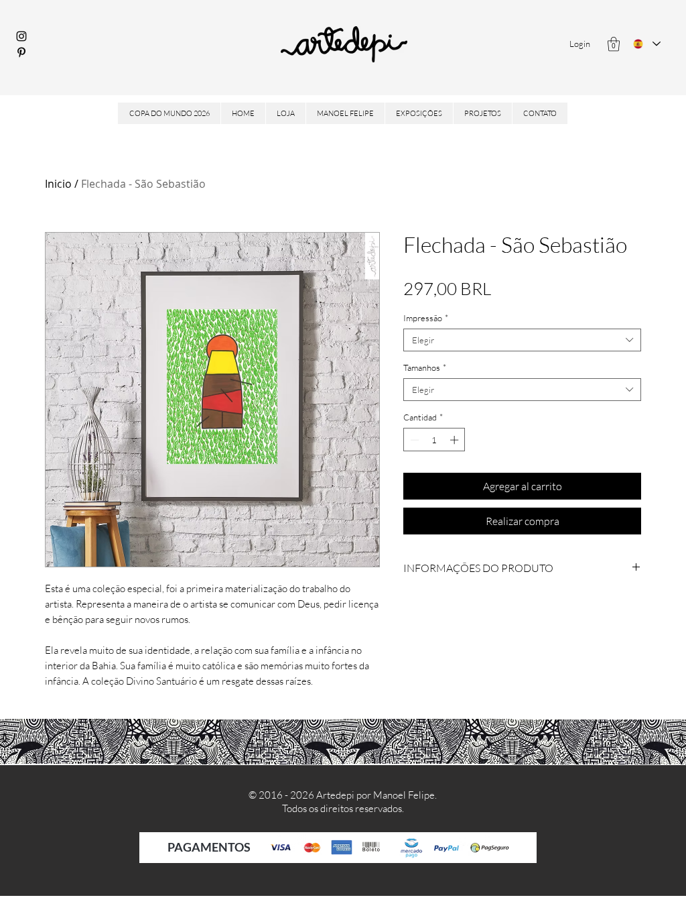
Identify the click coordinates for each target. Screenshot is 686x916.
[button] (614, 44)
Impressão (425, 317)
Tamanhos (424, 367)
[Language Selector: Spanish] (647, 44)
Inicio (58, 183)
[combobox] (522, 340)
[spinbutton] (434, 439)
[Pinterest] (21, 52)
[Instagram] (21, 36)
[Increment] (456, 439)
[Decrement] (413, 439)
